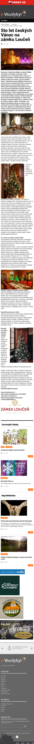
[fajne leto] (16, 629)
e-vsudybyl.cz (4, 665)
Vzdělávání (3, 688)
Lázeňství (3, 684)
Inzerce (3, 707)
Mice (2, 686)
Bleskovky (3, 705)
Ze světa (3, 677)
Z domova (13, 24)
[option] (11, 648)
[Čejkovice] (11, 607)
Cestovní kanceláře (5, 690)
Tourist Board (4, 692)
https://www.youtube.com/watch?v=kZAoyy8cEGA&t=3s (12, 398)
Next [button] (32, 648)
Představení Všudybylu (6, 704)
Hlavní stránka (5, 24)
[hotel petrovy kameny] (10, 585)
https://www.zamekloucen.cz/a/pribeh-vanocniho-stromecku (13, 395)
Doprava (3, 679)
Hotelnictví (3, 681)
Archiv (2, 711)
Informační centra (5, 693)
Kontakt (3, 709)
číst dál (30, 456)
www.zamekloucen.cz (8, 392)
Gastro (2, 683)
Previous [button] (2, 648)
